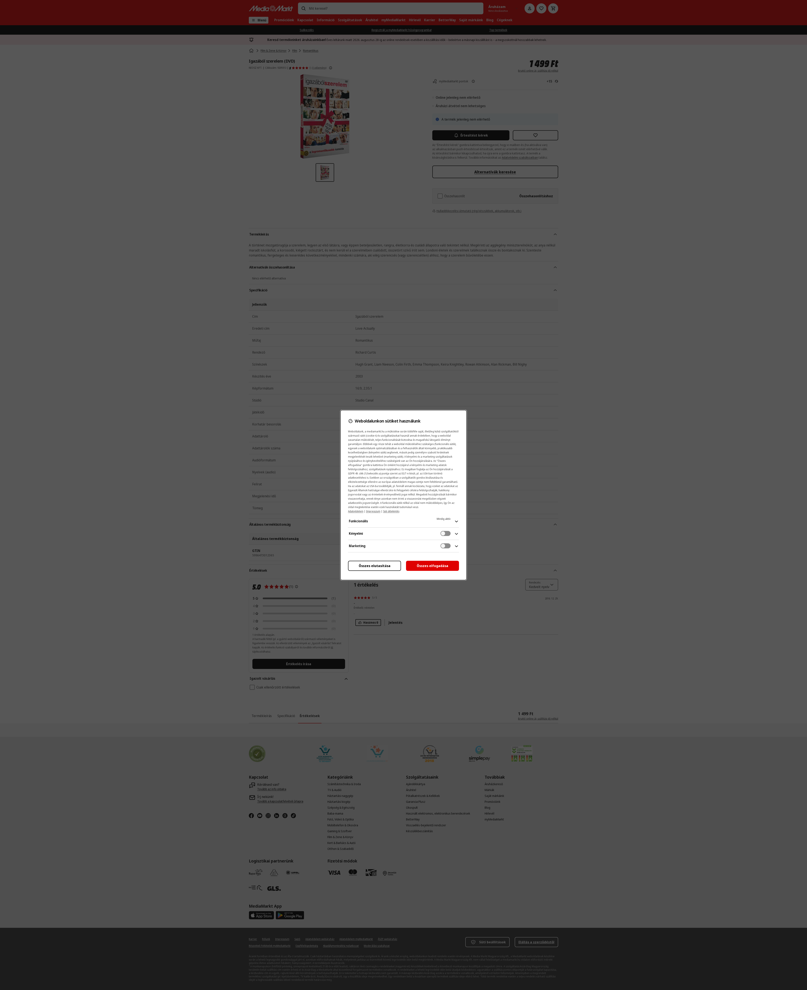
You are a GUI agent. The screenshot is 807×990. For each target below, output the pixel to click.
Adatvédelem (355, 511)
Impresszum (373, 511)
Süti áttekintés (391, 511)
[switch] (445, 533)
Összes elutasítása (374, 565)
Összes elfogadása (432, 565)
